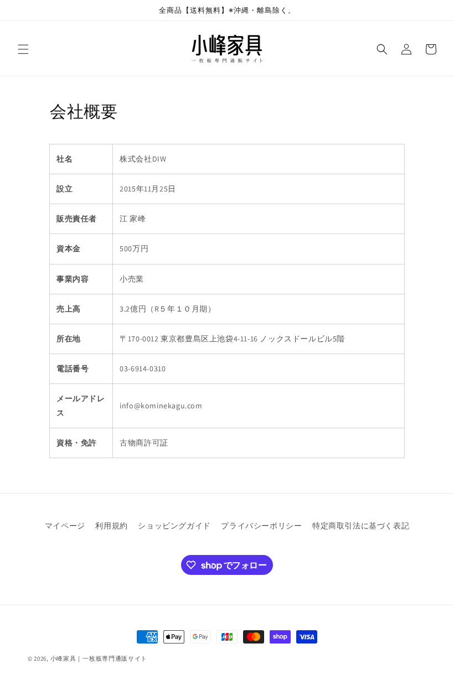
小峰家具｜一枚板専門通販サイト (99, 658)
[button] (23, 49)
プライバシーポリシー (261, 526)
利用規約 (111, 526)
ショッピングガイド (174, 526)
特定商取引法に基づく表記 (360, 526)
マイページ (65, 526)
